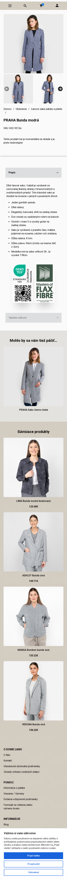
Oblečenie (21, 109)
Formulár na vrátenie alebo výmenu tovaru (18, 806)
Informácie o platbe (14, 787)
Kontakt (8, 760)
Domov (8, 109)
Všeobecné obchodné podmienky (22, 766)
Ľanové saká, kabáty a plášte (46, 109)
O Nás (7, 755)
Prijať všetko (33, 855)
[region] (33, 853)
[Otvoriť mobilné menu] (10, 5)
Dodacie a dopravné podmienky (21, 799)
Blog (6, 824)
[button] (41, 5)
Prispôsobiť (33, 864)
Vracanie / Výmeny (14, 793)
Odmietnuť (33, 872)
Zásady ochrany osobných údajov (22, 771)
